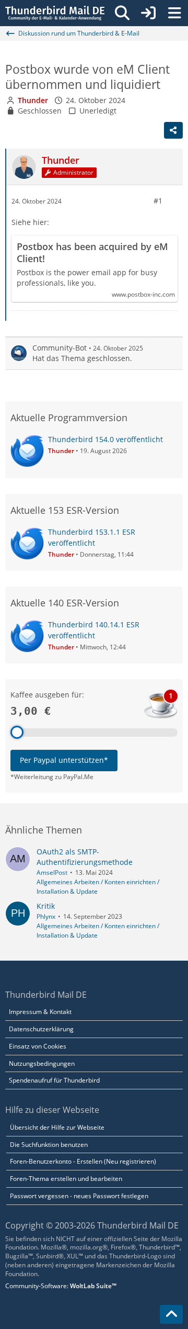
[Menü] (174, 13)
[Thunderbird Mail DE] (55, 13)
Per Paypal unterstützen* (64, 760)
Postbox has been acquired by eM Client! (92, 253)
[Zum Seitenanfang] (171, 1314)
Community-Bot (59, 348)
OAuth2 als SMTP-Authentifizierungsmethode (85, 857)
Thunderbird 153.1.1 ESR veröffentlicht (91, 537)
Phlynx (46, 916)
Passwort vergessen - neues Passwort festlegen (79, 1195)
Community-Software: (60, 1285)
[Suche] (122, 13)
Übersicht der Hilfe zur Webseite (57, 1127)
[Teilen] (173, 130)
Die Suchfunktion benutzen (49, 1144)
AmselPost (52, 872)
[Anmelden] (148, 13)
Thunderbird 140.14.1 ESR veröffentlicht (93, 630)
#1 (158, 201)
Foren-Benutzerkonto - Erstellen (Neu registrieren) (83, 1161)
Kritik (46, 906)
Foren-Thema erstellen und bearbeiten (66, 1178)
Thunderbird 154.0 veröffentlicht (105, 439)
